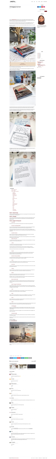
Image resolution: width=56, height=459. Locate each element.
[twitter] (40, 7)
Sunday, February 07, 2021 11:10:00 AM (14, 408)
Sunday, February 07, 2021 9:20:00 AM (14, 403)
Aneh (13, 208)
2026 (38, 53)
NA (11, 393)
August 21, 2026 (39, 62)
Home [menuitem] (32, 1)
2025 (38, 54)
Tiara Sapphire (13, 442)
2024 (38, 55)
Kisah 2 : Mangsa (14, 190)
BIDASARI (39, 64)
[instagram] (44, 7)
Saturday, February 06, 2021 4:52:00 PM (14, 379)
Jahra (13, 196)
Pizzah (10, 8)
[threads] (46, 7)
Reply (11, 391)
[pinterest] (42, 7)
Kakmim (12, 402)
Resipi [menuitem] (42, 1)
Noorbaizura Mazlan (14, 374)
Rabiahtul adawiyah (13, 383)
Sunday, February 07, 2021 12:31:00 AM (14, 389)
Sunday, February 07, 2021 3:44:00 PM (14, 427)
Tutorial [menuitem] (39, 1)
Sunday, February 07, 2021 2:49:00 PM (14, 422)
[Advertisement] (23, 14)
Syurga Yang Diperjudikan (14, 193)
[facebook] (38, 7)
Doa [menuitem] (36, 1)
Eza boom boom (13, 412)
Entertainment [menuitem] (45, 1)
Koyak (13, 197)
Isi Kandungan (12, 188)
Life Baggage (14, 209)
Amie (11, 431)
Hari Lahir (14, 192)
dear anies (12, 426)
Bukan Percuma (15, 195)
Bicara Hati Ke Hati (15, 203)
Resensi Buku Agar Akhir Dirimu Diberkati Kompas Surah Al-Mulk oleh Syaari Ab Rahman (41, 65)
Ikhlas (13, 202)
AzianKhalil (12, 407)
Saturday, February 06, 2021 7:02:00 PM (14, 384)
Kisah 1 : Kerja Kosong (14, 189)
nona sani (12, 421)
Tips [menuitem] (34, 1)
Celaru (13, 201)
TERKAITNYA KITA (14, 19)
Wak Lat (12, 388)
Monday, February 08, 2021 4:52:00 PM (14, 437)
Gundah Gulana (15, 194)
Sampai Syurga (14, 210)
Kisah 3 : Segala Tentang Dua (15, 191)
